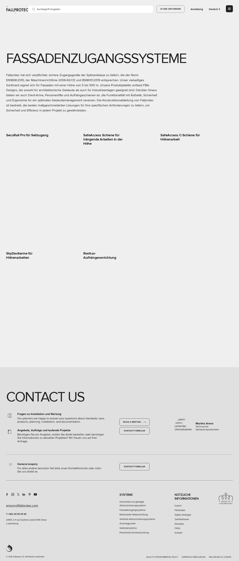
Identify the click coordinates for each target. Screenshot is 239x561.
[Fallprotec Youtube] (35, 494)
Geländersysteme (128, 528)
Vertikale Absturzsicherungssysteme (137, 519)
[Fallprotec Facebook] (7, 494)
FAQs (177, 528)
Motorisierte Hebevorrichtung (134, 514)
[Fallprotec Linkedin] (23, 494)
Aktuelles (179, 524)
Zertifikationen (182, 519)
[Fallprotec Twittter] (18, 494)
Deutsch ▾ (214, 9)
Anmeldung (197, 9)
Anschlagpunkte (127, 523)
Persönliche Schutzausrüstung (134, 532)
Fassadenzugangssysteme (132, 510)
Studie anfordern (170, 9)
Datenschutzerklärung (194, 557)
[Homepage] (17, 9)
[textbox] (90, 9)
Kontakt (178, 532)
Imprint (178, 505)
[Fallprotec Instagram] (12, 494)
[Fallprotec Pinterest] (29, 494)
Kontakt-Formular (134, 430)
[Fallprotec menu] (229, 8)
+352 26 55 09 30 (17, 514)
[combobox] (90, 9)
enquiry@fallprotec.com (22, 505)
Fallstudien (180, 510)
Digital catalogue (183, 514)
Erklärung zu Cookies (220, 557)
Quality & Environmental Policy (162, 557)
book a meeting (132, 422)
